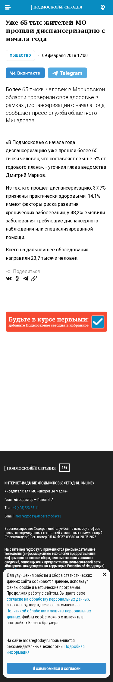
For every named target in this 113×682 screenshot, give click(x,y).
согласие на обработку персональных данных (48, 599)
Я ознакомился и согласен (56, 668)
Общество (20, 55)
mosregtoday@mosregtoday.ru (38, 516)
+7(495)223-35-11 (26, 508)
